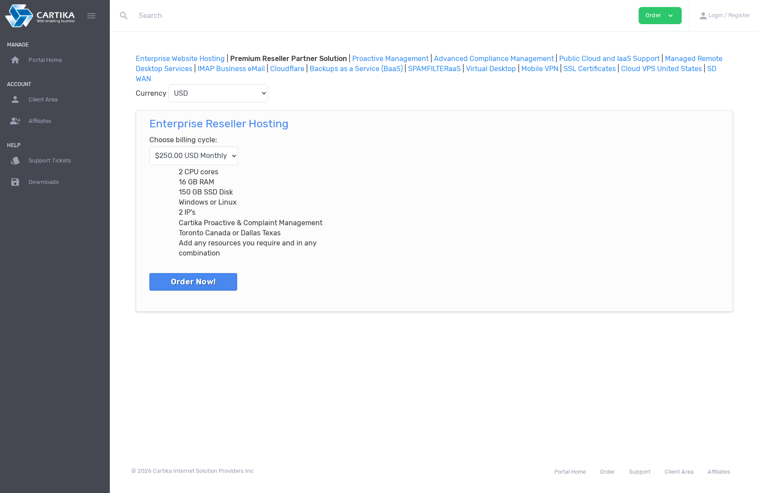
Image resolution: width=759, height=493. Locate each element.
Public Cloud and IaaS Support (609, 58)
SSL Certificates (590, 69)
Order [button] (660, 15)
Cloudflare (287, 69)
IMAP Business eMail (231, 69)
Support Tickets (40, 160)
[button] (724, 15)
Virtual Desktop (491, 69)
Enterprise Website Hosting (180, 58)
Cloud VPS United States (661, 69)
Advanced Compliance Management (494, 58)
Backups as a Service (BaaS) (356, 69)
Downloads (34, 182)
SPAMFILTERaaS (434, 69)
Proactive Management (390, 58)
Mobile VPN (539, 69)
